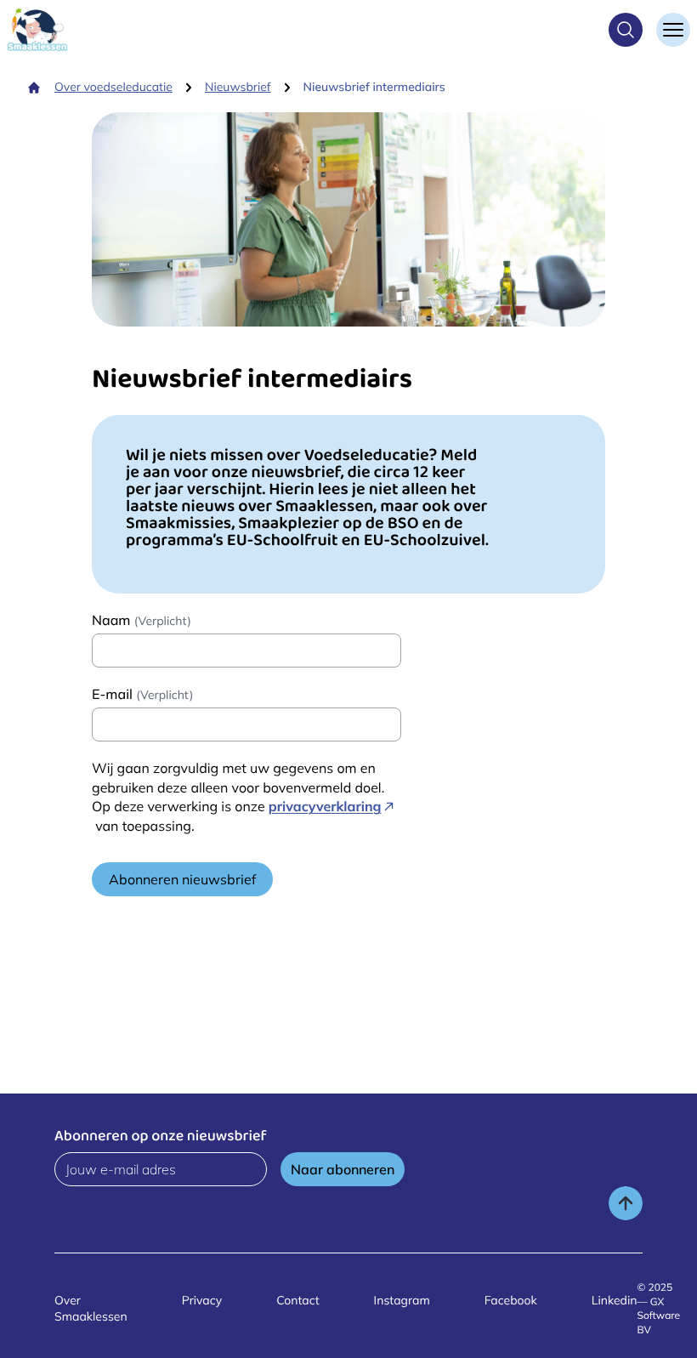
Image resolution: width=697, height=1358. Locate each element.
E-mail (142, 693)
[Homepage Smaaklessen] (37, 29)
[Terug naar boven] (626, 1203)
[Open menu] (673, 30)
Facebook (510, 1300)
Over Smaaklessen (91, 1309)
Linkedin (615, 1300)
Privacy (202, 1300)
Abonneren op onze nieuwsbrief (160, 1138)
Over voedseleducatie (113, 86)
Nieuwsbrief (238, 86)
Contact (297, 1300)
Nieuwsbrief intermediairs (374, 86)
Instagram (402, 1300)
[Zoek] (626, 30)
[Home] (34, 87)
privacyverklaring (325, 806)
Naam (141, 619)
